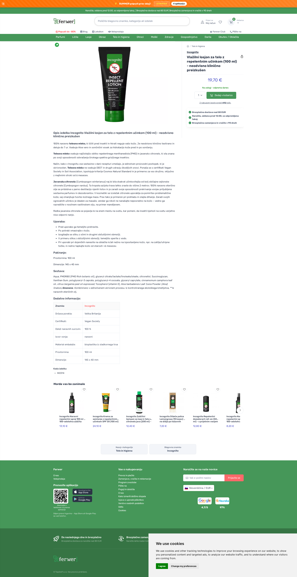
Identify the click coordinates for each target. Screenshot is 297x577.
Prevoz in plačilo (126, 475)
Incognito (90, 306)
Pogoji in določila (126, 489)
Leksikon (99, 31)
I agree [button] (162, 566)
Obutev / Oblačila (229, 36)
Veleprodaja (117, 31)
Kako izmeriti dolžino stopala (132, 496)
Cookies (122, 510)
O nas (56, 475)
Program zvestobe (127, 482)
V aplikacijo (179, 3)
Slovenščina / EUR (200, 488)
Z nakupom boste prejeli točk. (215, 103)
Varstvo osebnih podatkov (131, 503)
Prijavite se (234, 477)
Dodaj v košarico (223, 95)
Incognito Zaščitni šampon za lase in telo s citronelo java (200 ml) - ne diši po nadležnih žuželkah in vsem (138, 421)
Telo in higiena (198, 46)
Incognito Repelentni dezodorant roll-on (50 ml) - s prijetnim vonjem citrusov (205, 420)
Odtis (120, 507)
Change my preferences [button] (183, 566)
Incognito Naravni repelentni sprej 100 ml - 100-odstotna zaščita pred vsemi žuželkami (72, 420)
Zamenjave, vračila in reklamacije (134, 479)
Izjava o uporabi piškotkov (131, 500)
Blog (85, 31)
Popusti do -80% (67, 31)
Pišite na (236, 31)
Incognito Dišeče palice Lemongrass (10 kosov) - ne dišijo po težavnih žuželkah (172, 420)
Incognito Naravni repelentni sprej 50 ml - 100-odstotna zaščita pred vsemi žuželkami (238, 420)
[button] (82, 492)
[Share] (242, 56)
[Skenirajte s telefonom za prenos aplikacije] (61, 496)
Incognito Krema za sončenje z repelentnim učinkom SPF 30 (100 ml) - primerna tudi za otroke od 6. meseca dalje (105, 423)
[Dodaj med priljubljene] (84, 389)
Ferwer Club (219, 31)
